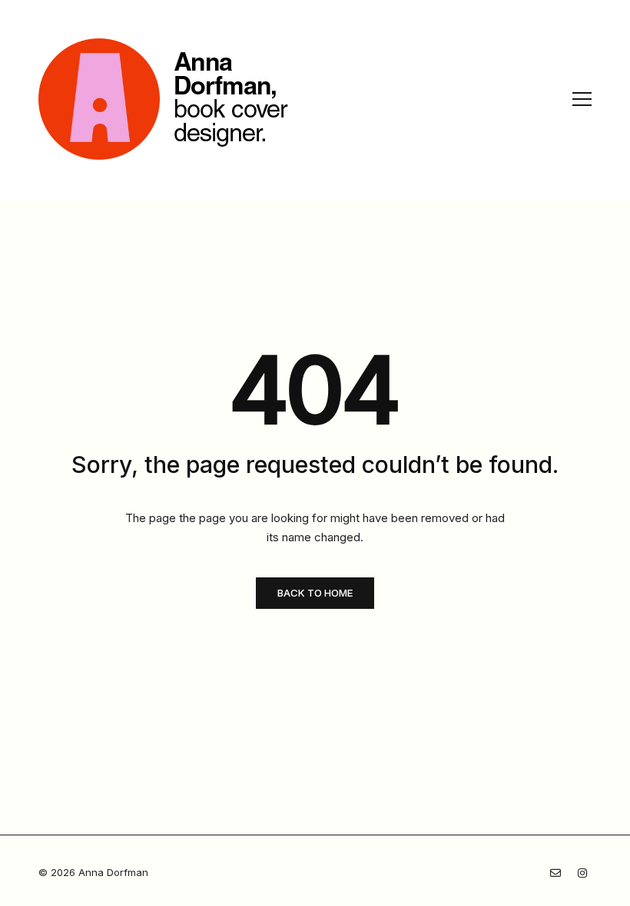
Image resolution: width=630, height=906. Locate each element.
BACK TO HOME (315, 593)
